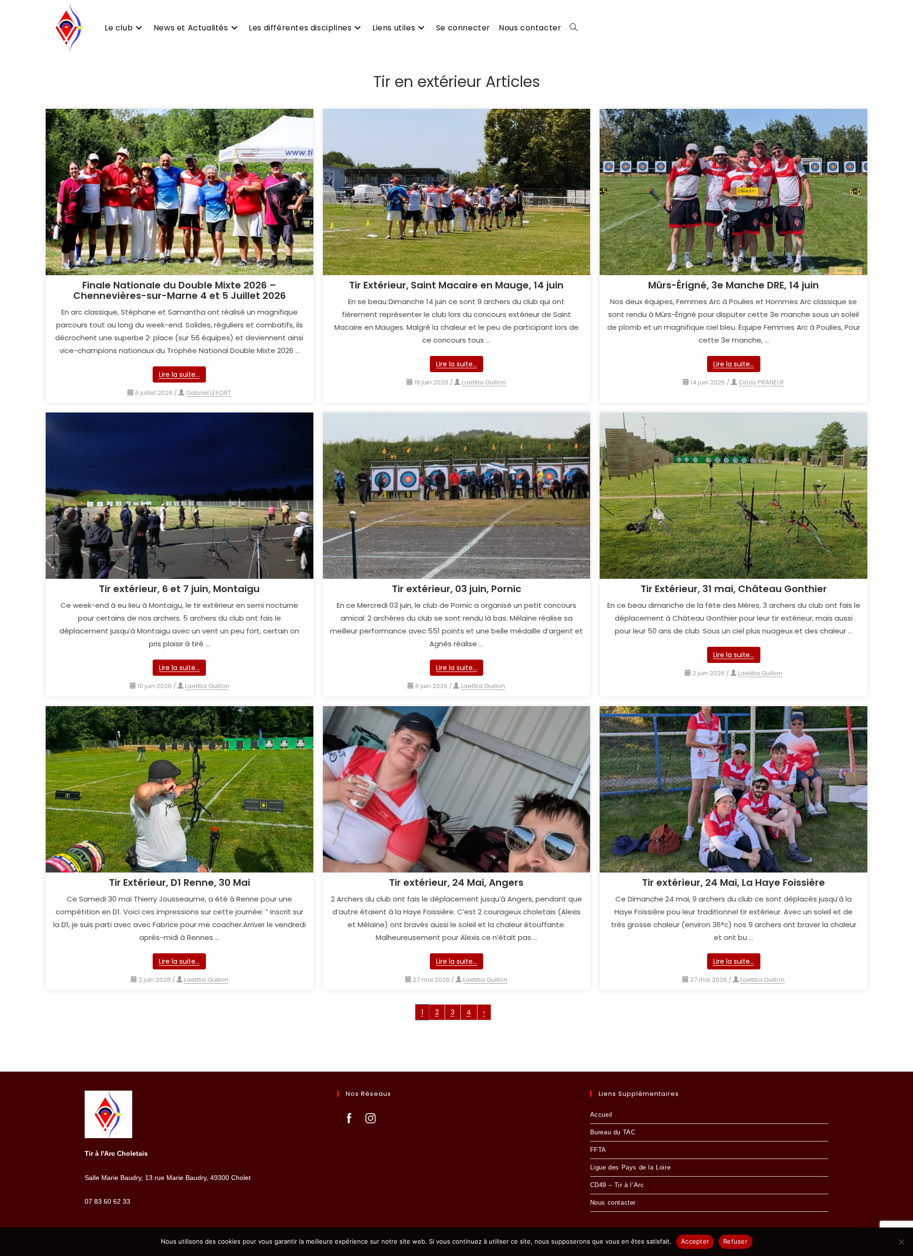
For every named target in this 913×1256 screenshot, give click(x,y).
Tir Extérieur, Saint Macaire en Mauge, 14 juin (456, 285)
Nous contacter (613, 1202)
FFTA (598, 1149)
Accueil (601, 1114)
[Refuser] (901, 1241)
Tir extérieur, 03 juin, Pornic (456, 589)
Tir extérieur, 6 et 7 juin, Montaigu (179, 589)
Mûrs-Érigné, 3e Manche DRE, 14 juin (733, 285)
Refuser (735, 1241)
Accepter (695, 1241)
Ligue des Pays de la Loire (630, 1167)
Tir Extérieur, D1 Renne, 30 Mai (179, 882)
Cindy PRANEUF (761, 382)
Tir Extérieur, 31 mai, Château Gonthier (734, 589)
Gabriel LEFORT (208, 392)
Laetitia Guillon (484, 382)
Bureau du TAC (613, 1132)
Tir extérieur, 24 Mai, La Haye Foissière (733, 882)
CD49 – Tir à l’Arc (617, 1185)
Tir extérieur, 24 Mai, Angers (456, 882)
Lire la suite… (179, 374)
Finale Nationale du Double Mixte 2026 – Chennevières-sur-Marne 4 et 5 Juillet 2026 (179, 290)
